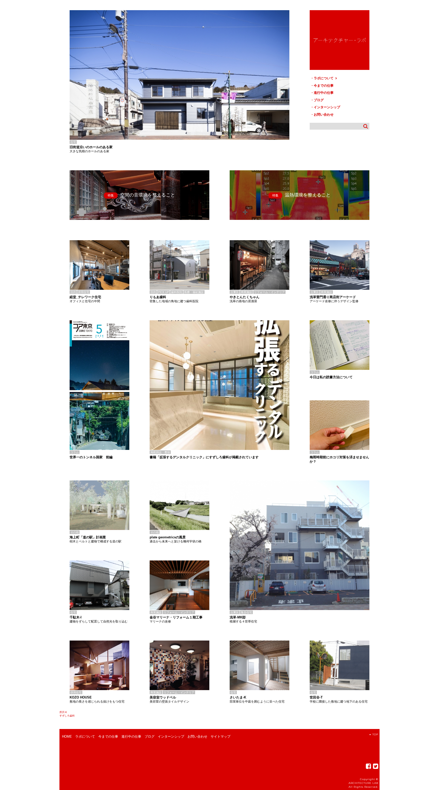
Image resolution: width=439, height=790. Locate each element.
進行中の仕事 (324, 93)
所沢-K (63, 712)
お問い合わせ (324, 114)
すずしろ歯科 (67, 715)
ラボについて (324, 78)
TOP (375, 734)
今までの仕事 (324, 85)
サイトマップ (220, 736)
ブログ (319, 100)
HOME (67, 736)
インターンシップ (327, 107)
